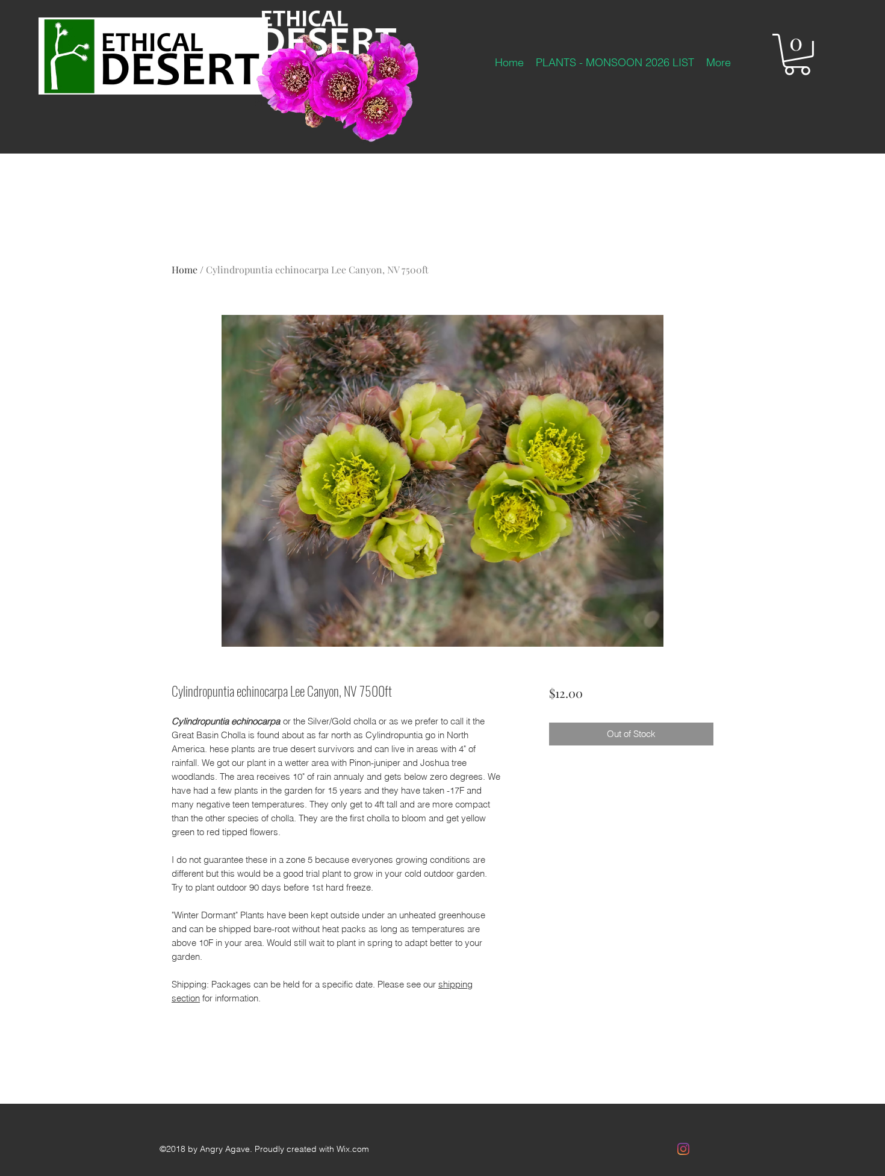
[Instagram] (683, 1149)
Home (184, 269)
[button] (797, 54)
